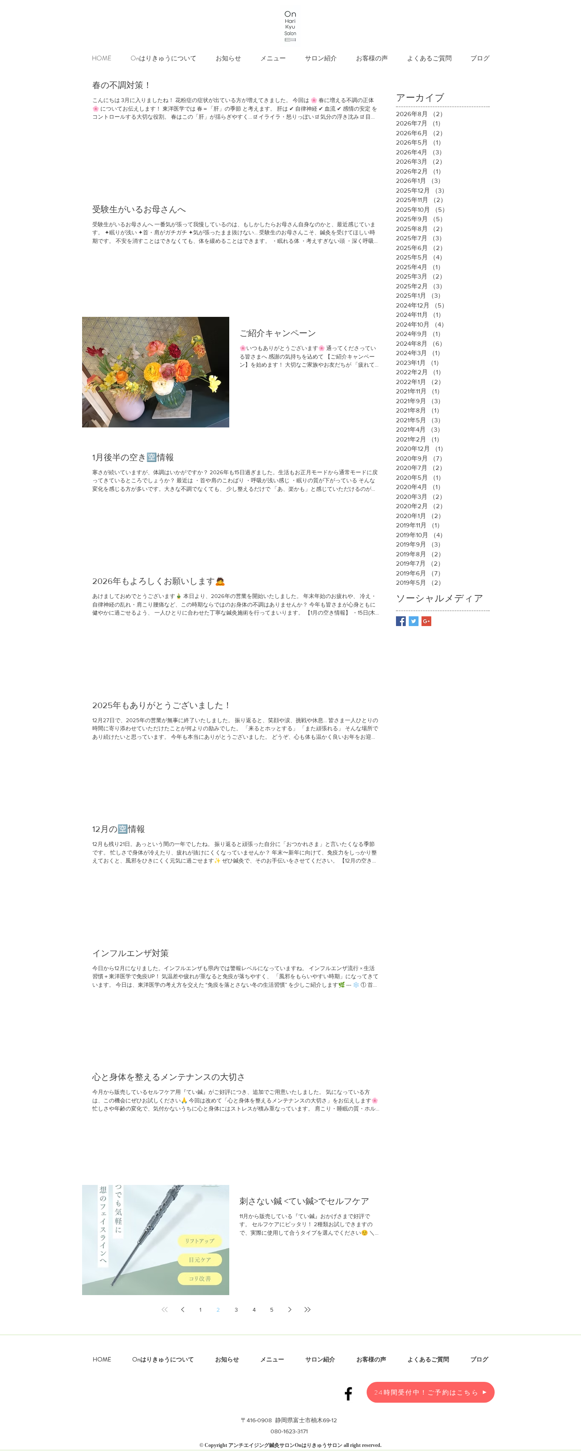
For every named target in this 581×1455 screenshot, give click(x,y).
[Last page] (307, 1309)
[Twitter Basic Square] (414, 621)
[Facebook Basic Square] (401, 621)
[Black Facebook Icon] (348, 1394)
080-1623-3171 (289, 1431)
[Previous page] (182, 1309)
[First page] (164, 1309)
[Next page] (289, 1309)
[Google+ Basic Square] (426, 621)
